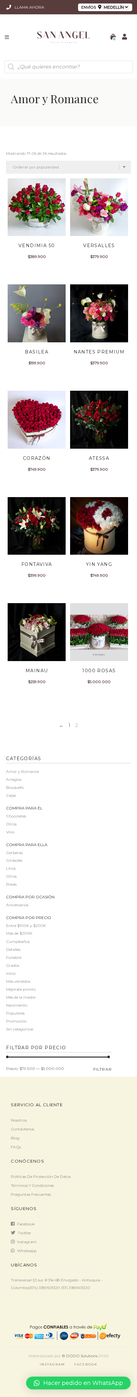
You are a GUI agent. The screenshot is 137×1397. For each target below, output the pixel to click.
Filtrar (102, 1069)
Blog (15, 1138)
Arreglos (13, 779)
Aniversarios (17, 904)
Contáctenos (22, 1129)
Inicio (11, 973)
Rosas (11, 884)
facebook (26, 1224)
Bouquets (15, 787)
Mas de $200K (19, 933)
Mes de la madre (20, 997)
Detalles (13, 949)
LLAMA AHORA (29, 7)
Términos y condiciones (32, 1185)
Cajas (11, 795)
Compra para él (24, 808)
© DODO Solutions (79, 1355)
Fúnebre (13, 957)
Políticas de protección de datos (41, 1176)
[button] (78, 1383)
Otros (11, 824)
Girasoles (14, 860)
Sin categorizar (20, 1029)
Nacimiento (16, 1005)
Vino (10, 832)
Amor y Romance (22, 771)
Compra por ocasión (30, 897)
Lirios (11, 868)
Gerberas (14, 852)
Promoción (16, 1021)
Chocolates (16, 816)
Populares (15, 1013)
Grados (12, 965)
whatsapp (27, 1250)
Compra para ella (26, 844)
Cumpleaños (18, 941)
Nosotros (19, 1120)
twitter (24, 1232)
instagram (27, 1241)
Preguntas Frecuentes (31, 1194)
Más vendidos (18, 981)
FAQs (16, 1146)
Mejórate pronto (21, 989)
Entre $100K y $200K (26, 925)
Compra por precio (28, 917)
